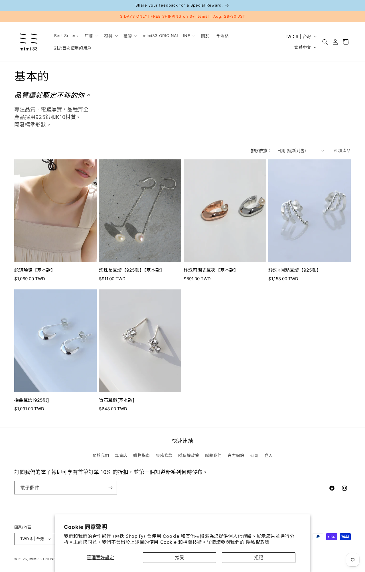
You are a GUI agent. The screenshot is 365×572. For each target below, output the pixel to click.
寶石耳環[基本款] (116, 400)
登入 (268, 455)
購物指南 (141, 455)
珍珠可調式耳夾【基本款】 (211, 270)
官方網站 (236, 455)
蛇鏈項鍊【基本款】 (34, 270)
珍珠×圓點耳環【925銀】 (294, 270)
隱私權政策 (258, 542)
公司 (254, 455)
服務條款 (164, 455)
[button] (91, 36)
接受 (179, 557)
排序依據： (261, 150)
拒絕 (258, 557)
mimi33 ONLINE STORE (48, 559)
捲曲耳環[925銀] (31, 400)
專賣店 (121, 455)
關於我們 (100, 455)
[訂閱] (110, 487)
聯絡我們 (213, 455)
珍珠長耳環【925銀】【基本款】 (132, 270)
